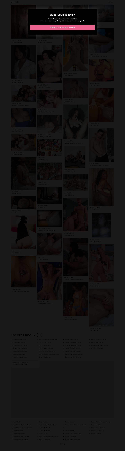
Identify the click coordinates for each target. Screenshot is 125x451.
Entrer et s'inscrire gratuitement (62, 27)
